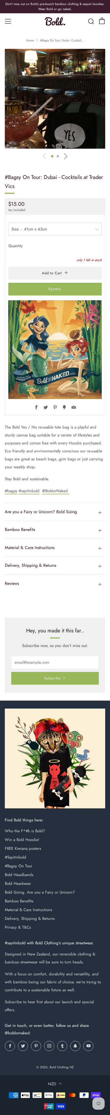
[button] (52, 156)
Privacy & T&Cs (18, 927)
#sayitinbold (29, 491)
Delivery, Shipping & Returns (30, 918)
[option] (55, 99)
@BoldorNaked (55, 491)
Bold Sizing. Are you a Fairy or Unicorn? (40, 892)
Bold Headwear (18, 883)
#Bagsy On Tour (18, 866)
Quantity (15, 246)
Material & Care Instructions (28, 910)
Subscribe (52, 678)
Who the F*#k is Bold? (25, 831)
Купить (55, 288)
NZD (52, 1084)
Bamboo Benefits (19, 901)
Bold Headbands (19, 875)
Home (30, 40)
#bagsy (11, 491)
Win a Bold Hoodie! (22, 840)
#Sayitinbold (15, 857)
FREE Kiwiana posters (23, 848)
